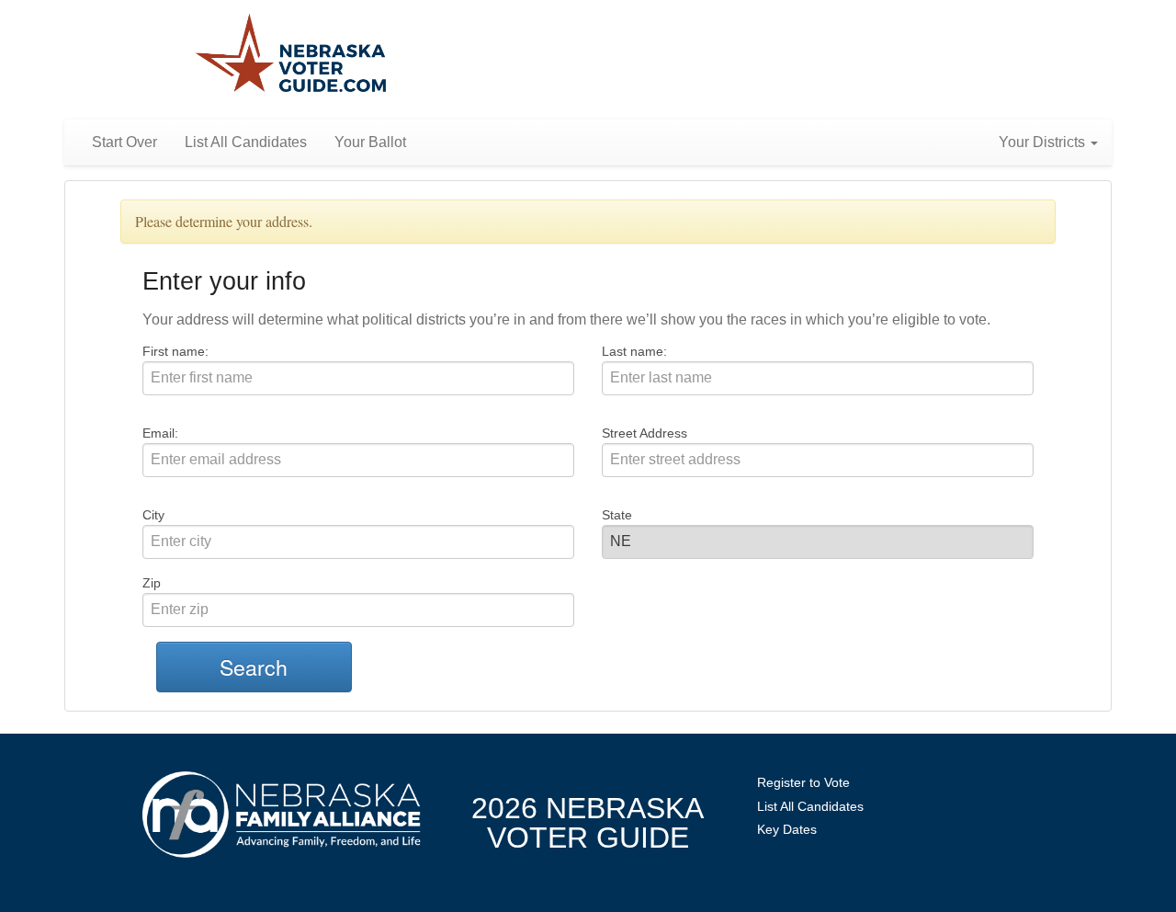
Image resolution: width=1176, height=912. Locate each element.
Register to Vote (803, 782)
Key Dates (787, 829)
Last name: (634, 351)
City (153, 514)
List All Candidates (246, 142)
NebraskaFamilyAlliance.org (281, 814)
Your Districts (1044, 142)
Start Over (124, 142)
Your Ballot (370, 142)
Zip (151, 583)
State (617, 514)
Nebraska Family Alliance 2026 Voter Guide (291, 54)
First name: (175, 351)
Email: (160, 433)
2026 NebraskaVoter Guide (587, 823)
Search (254, 666)
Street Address (644, 433)
